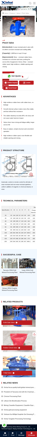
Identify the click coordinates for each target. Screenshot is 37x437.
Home (6, 13)
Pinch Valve (25, 13)
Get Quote (16, 76)
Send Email (12, 88)
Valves (18, 13)
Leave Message (26, 83)
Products (12, 13)
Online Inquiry (12, 82)
